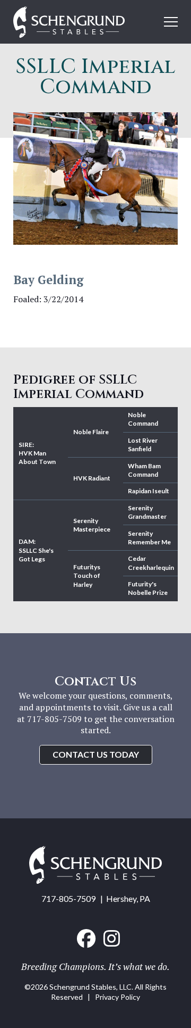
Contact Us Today (96, 754)
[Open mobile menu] (171, 22)
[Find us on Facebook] (86, 938)
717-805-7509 (68, 898)
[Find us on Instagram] (111, 938)
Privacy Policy (117, 996)
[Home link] (95, 880)
